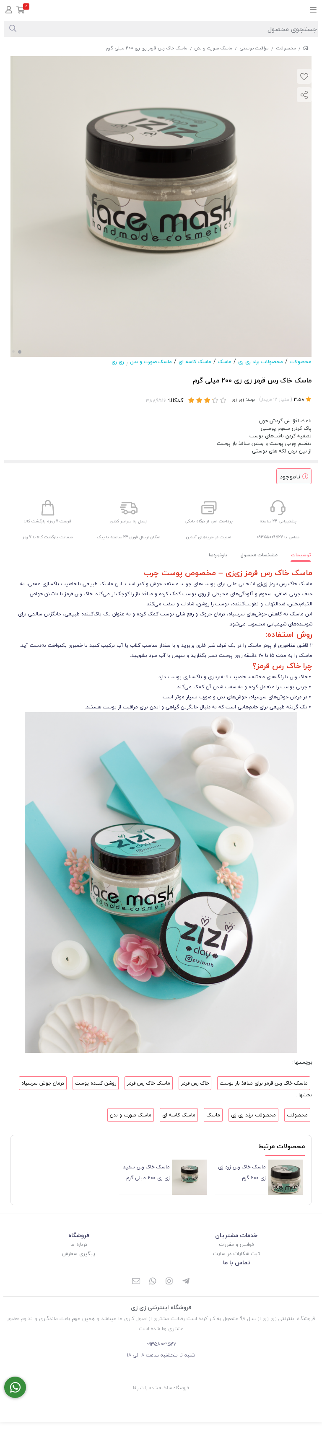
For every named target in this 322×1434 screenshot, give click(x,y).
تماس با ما (236, 1262)
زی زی (118, 361)
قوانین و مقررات (236, 1244)
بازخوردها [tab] (218, 555)
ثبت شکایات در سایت (236, 1253)
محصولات (286, 48)
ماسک (224, 361)
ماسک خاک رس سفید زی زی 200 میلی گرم (146, 1172)
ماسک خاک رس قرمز (148, 1083)
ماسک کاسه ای (195, 361)
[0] (21, 10)
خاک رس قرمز (195, 1083)
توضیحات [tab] (301, 555)
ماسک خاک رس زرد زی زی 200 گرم (241, 1172)
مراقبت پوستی (254, 48)
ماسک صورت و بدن (213, 48)
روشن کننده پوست (95, 1083)
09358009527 (161, 1344)
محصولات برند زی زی (260, 361)
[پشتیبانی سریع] (15, 1387)
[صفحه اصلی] (305, 48)
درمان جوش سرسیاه (42, 1083)
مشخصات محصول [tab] (259, 555)
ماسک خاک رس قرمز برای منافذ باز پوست (264, 1083)
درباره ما (78, 1244)
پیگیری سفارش (78, 1253)
